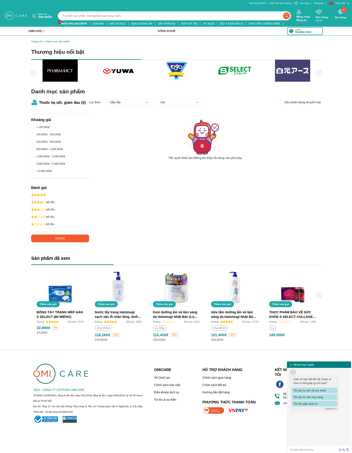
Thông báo (319, 3)
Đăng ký (301, 20)
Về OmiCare (162, 377)
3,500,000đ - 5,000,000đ (50, 163)
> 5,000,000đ (43, 171)
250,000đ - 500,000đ (48, 141)
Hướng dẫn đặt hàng (216, 392)
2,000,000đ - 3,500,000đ (50, 156)
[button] (339, 3)
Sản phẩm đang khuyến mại (302, 102)
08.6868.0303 (303, 32)
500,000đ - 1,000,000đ (49, 149)
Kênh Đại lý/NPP (257, 3)
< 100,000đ (42, 127)
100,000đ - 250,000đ (48, 134)
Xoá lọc (60, 238)
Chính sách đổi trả (214, 385)
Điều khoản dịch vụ (166, 392)
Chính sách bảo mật (167, 385)
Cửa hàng (305, 3)
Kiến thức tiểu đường (280, 3)
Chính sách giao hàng (216, 377)
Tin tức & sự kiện (165, 399)
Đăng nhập (303, 16)
